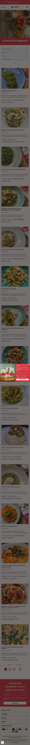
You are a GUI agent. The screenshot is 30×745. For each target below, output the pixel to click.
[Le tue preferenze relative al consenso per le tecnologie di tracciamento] (2, 742)
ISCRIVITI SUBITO (22, 379)
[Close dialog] (29, 364)
